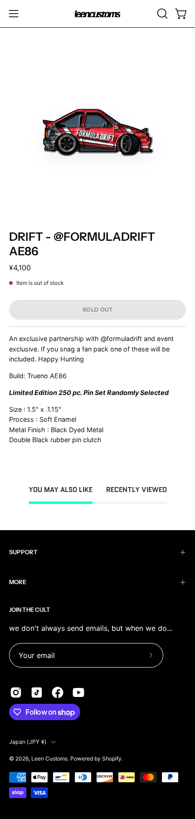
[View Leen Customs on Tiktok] (37, 692)
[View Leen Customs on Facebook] (57, 692)
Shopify (112, 758)
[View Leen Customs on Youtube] (78, 692)
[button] (161, 13)
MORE (17, 582)
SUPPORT (23, 552)
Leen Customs (49, 758)
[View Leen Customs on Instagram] (16, 692)
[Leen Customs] (97, 13)
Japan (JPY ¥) (27, 741)
